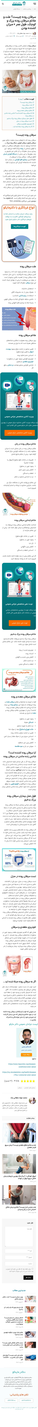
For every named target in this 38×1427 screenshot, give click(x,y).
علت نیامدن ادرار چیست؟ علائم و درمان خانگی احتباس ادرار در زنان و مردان (21, 1208)
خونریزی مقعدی (28, 361)
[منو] (34, 3)
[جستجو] (3, 3)
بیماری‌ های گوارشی (21, 159)
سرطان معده (10, 702)
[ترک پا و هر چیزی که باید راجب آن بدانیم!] (30, 1309)
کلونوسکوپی (15, 784)
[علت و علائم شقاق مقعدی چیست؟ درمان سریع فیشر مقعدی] (19, 1132)
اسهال (31, 352)
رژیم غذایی (22, 295)
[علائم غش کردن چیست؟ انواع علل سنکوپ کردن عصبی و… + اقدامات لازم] (30, 1357)
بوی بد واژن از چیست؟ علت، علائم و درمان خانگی (13, 1298)
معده (34, 713)
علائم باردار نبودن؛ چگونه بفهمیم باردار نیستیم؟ (13, 1333)
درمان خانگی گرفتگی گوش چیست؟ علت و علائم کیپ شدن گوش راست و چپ (12, 1345)
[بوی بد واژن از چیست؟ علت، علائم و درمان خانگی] (30, 1299)
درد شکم (11, 365)
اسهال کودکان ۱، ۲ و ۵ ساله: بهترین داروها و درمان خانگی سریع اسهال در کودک (19, 1177)
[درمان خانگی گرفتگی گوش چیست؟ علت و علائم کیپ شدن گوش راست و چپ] (30, 1345)
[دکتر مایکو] (19, 3)
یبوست (8, 349)
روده (21, 148)
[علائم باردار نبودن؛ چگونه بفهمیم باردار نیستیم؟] (30, 1334)
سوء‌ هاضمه (19, 746)
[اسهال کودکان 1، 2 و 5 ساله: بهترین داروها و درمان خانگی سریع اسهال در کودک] (19, 1163)
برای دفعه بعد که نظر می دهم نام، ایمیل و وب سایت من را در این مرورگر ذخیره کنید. (19, 1270)
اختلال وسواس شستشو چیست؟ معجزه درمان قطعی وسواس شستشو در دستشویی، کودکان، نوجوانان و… (13, 1321)
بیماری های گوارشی (29, 1088)
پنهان (20, 99)
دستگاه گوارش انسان (10, 154)
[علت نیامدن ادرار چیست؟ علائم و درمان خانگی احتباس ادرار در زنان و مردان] (19, 1195)
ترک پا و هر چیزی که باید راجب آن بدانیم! (13, 1308)
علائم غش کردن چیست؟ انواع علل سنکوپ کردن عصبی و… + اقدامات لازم (13, 1357)
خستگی (30, 722)
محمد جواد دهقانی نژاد (23, 33)
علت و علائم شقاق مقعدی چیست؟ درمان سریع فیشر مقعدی (20, 1146)
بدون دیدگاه (19, 36)
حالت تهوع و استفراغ (26, 729)
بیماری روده (14, 705)
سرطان (28, 283)
